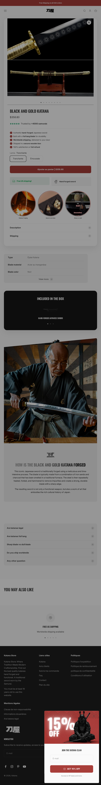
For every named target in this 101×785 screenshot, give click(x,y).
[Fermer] (94, 716)
